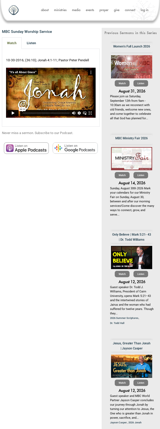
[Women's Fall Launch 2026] (131, 66)
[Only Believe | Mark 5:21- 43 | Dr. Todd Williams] (131, 257)
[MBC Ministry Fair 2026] (131, 158)
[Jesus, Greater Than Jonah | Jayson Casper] (131, 366)
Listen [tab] (31, 43)
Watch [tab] (12, 43)
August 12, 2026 (132, 282)
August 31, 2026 (132, 91)
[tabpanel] (51, 88)
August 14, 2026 (132, 183)
